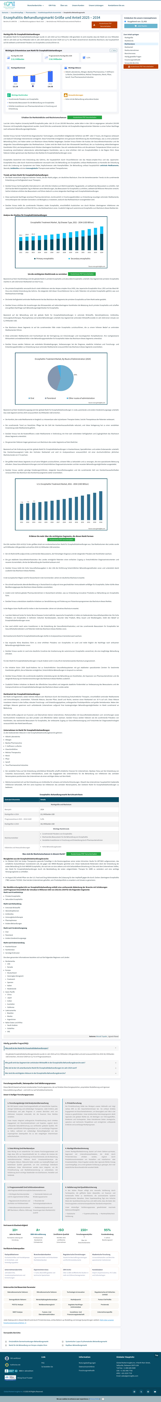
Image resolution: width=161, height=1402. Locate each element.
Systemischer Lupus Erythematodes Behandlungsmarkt (86, 1341)
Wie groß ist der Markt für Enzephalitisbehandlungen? (26, 1048)
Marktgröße (129, 37)
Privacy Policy (94, 1399)
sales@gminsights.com (129, 1376)
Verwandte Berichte (132, 63)
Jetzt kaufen (142, 26)
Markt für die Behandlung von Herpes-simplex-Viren (28, 1345)
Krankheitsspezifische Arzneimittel (49, 12)
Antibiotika (14, 168)
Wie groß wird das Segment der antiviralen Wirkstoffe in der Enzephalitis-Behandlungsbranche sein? (45, 1062)
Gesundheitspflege (17, 12)
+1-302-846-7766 (126, 1370)
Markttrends (129, 41)
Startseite (5, 12)
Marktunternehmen (132, 50)
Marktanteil (129, 47)
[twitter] (141, 1391)
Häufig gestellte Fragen (133, 56)
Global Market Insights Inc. (13, 1391)
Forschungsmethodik (132, 60)
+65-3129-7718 (126, 1373)
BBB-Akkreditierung (38, 1234)
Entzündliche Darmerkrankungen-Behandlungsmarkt (28, 1341)
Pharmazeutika (31, 12)
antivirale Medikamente (109, 165)
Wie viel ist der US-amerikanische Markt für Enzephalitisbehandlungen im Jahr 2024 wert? (41, 1068)
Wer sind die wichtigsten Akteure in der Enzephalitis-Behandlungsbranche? (35, 1073)
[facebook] (148, 1391)
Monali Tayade (101, 1036)
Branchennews (130, 53)
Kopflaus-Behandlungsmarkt (76, 1345)
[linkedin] (134, 1391)
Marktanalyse (130, 44)
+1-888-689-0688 (129, 1368)
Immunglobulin (32, 168)
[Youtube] (155, 1391)
